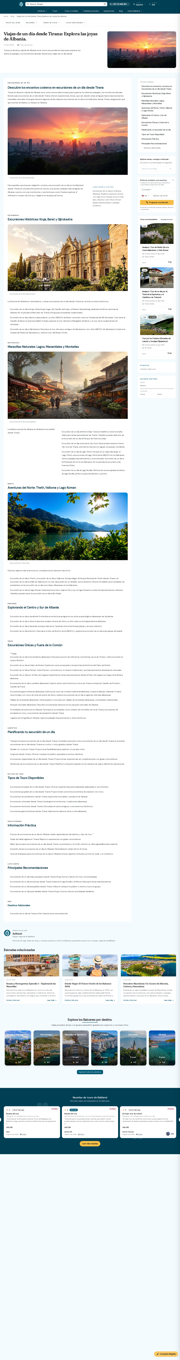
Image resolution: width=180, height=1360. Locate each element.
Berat (160, 394)
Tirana (142, 394)
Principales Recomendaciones (154, 143)
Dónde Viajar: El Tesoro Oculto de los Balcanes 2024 (88, 985)
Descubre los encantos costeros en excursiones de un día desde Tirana (157, 87)
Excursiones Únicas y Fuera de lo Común (155, 123)
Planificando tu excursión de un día (156, 130)
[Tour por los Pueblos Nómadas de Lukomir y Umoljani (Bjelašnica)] (157, 335)
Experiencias (109, 11)
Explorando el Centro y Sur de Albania (154, 116)
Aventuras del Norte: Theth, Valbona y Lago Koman (157, 109)
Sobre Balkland (134, 11)
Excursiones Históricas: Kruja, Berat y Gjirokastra (156, 94)
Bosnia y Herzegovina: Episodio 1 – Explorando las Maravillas (31, 985)
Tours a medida (71, 11)
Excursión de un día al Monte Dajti (77, 431)
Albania (143, 386)
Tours (54, 11)
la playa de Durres (55, 195)
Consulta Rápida (168, 1354)
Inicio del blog (13, 23)
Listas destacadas (74, 23)
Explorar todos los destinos (90, 1072)
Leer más (9, 1127)
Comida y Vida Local (148, 369)
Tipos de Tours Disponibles (153, 134)
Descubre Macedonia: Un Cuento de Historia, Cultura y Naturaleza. (145, 985)
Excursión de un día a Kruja (22, 309)
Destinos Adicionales (152, 148)
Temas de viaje (50, 23)
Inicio (6, 16)
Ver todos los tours (167, 219)
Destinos (41, 11)
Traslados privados (91, 11)
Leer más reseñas (90, 1143)
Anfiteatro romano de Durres (21, 195)
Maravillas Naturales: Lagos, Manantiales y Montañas (153, 102)
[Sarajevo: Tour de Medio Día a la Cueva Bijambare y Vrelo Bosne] (157, 244)
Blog (121, 11)
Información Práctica (150, 139)
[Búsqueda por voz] (105, 4)
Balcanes (30, 23)
